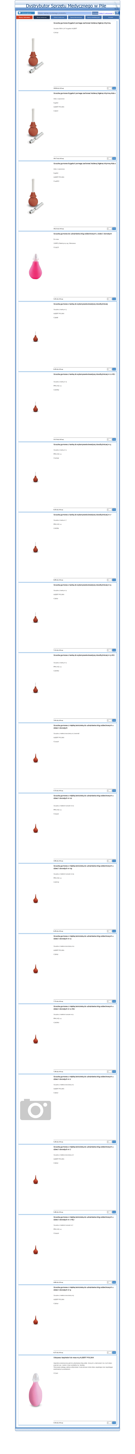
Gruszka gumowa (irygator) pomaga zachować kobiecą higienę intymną (82, 23)
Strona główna (26, 13)
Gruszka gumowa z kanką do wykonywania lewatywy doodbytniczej (81, 304)
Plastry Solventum (24, 17)
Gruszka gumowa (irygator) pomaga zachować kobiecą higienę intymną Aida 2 (85, 163)
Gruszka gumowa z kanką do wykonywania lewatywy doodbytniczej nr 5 (82, 444)
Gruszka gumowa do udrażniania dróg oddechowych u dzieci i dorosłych (83, 234)
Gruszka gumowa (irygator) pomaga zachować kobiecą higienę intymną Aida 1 (85, 93)
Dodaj (114, 88)
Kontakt (110, 17)
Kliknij (116, 13)
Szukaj (95, 13)
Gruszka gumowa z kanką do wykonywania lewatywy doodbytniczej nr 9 (82, 585)
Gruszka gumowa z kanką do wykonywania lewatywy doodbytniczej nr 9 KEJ (84, 655)
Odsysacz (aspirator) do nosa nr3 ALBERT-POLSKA (74, 1357)
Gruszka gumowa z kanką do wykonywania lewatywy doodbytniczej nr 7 (82, 515)
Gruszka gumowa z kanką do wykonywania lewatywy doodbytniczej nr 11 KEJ (84, 374)
